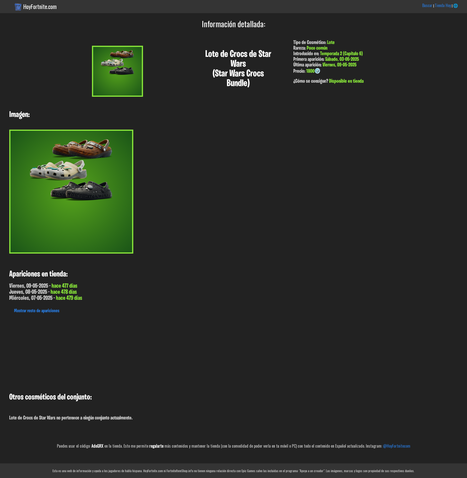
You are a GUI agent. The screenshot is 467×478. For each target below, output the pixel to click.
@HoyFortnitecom (396, 446)
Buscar (427, 5)
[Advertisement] (146, 352)
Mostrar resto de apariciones (36, 311)
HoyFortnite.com (40, 6)
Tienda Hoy (443, 5)
